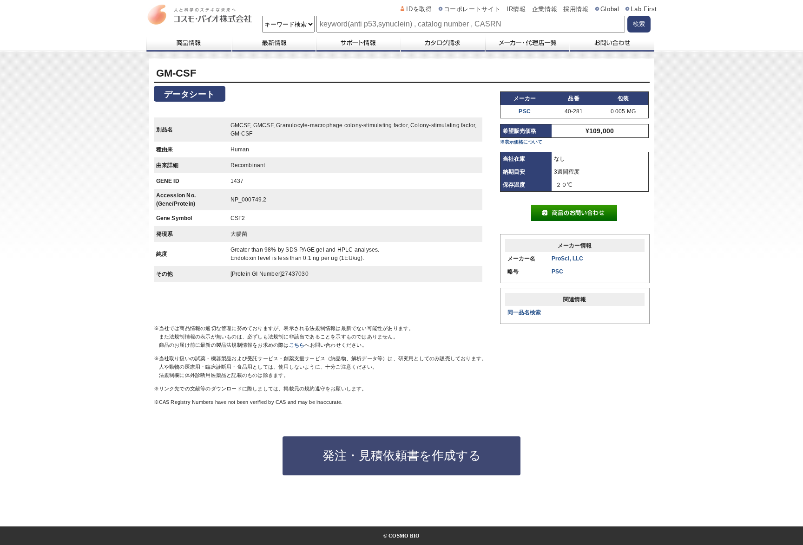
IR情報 (516, 9)
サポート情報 (358, 43)
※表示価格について (521, 141)
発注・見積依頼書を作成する (402, 455)
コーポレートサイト (472, 9)
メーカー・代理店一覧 (527, 43)
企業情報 (545, 9)
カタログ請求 (442, 43)
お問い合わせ (611, 43)
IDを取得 (419, 9)
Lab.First (644, 9)
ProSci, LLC (568, 258)
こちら (297, 345)
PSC (525, 111)
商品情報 (188, 43)
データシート (189, 94)
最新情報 (273, 43)
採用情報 (576, 9)
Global (609, 9)
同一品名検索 (524, 312)
